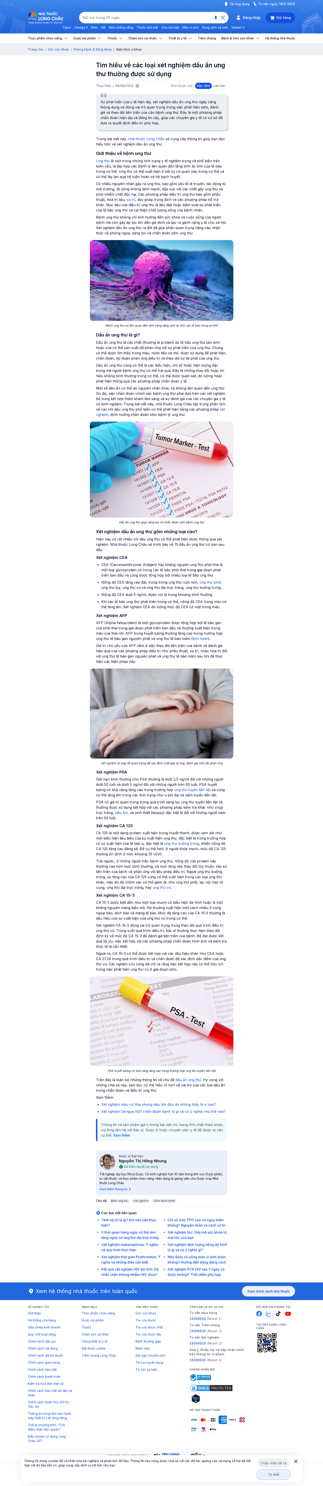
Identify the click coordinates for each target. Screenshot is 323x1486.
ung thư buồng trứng (181, 843)
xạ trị (131, 199)
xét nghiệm (140, 1200)
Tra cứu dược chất (149, 1327)
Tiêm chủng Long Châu (99, 1355)
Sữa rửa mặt (170, 27)
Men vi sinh (190, 27)
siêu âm (121, 812)
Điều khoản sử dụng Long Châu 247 (47, 1439)
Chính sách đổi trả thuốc (45, 1355)
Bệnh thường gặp (148, 1341)
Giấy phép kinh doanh (44, 1327)
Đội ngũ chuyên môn (151, 1355)
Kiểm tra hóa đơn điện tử (46, 1383)
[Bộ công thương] (200, 1377)
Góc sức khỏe (58, 49)
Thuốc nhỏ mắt (147, 27)
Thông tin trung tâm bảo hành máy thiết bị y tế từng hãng (49, 1416)
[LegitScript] (211, 1398)
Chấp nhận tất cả (273, 1463)
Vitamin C (238, 27)
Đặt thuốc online (93, 1348)
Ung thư (103, 161)
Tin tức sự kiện (146, 1369)
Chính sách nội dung (43, 1348)
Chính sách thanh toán (44, 1376)
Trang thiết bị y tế (94, 1341)
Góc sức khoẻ (146, 1313)
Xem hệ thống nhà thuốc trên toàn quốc (87, 1291)
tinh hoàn (200, 638)
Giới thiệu (34, 1313)
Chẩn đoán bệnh (164, 1200)
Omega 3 (81, 27)
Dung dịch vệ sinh (215, 27)
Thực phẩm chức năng (98, 1313)
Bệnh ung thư (119, 1200)
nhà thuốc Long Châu (146, 139)
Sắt (103, 27)
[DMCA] (211, 1388)
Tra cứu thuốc (146, 1320)
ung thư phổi (210, 582)
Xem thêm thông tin (113, 1189)
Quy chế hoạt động (42, 1334)
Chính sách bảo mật (42, 1369)
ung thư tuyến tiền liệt (192, 790)
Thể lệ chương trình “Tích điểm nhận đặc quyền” (46, 1427)
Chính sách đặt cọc (42, 1341)
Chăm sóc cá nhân (95, 1334)
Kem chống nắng (121, 27)
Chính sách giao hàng (44, 1362)
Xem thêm (121, 1135)
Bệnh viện (143, 1348)
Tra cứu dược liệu (148, 1334)
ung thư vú (162, 887)
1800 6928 (287, 4)
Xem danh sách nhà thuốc (268, 1291)
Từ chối (273, 1474)
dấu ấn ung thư (188, 1080)
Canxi (67, 27)
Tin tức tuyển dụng (149, 1362)
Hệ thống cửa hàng (42, 1320)
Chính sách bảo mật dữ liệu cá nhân (50, 1393)
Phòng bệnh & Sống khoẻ (92, 49)
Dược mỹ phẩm (93, 1320)
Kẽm (94, 27)
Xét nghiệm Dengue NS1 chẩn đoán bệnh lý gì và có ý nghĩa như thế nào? (163, 1111)
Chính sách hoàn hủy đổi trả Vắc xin (48, 1404)
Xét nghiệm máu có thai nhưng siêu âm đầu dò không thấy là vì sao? (158, 1104)
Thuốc (86, 1327)
